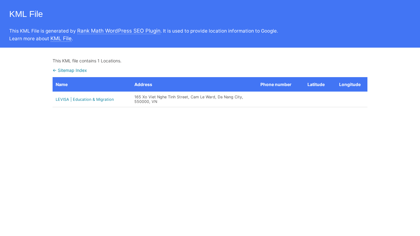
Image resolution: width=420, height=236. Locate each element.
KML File (61, 38)
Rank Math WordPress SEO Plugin (118, 31)
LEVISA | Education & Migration (85, 99)
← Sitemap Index (70, 70)
